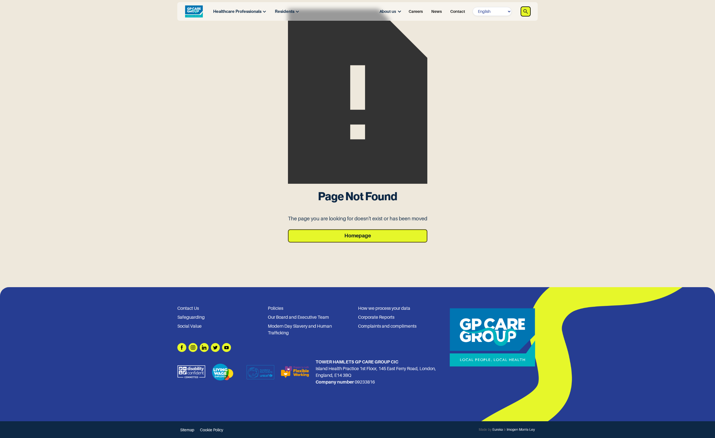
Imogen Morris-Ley (521, 430)
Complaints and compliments (387, 326)
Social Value (189, 326)
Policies (275, 308)
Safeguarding (191, 317)
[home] (193, 11)
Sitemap (187, 430)
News (436, 11)
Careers (416, 11)
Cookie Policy (211, 430)
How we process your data (384, 308)
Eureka (497, 430)
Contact (457, 11)
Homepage (357, 236)
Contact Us (188, 308)
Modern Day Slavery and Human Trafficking (300, 329)
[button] (238, 11)
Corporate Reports (376, 317)
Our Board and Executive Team (298, 317)
